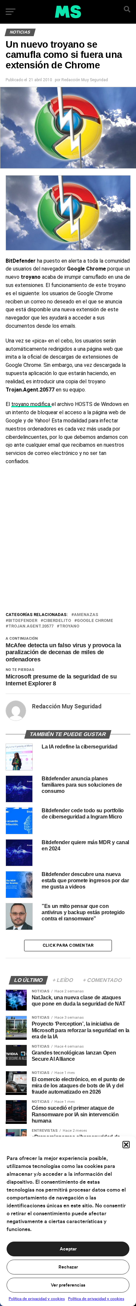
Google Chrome (95, 621)
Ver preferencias (68, 1285)
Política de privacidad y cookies (37, 1299)
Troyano (69, 626)
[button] (126, 1144)
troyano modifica (31, 404)
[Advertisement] (68, 540)
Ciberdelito (57, 621)
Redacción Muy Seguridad (84, 80)
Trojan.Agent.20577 (30, 626)
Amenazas (86, 615)
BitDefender (22, 621)
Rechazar (68, 1267)
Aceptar (68, 1249)
